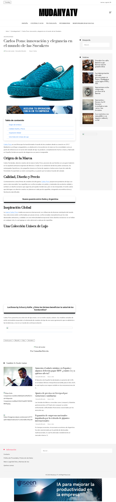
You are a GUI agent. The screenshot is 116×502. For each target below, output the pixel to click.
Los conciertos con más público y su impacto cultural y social (102, 117)
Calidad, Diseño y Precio (17, 129)
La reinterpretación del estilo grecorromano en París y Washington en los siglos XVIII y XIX (102, 78)
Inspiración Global (15, 133)
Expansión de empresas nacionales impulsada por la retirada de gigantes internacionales (52, 418)
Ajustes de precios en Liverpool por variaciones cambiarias (51, 394)
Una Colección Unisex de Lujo (19, 137)
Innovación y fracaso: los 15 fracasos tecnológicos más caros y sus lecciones (101, 105)
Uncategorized (8, 36)
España (17, 340)
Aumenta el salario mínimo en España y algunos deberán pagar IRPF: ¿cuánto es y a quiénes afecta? (55, 371)
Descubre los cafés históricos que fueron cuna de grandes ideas (102, 64)
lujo (24, 340)
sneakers (31, 340)
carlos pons (8, 340)
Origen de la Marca (15, 125)
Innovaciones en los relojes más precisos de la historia (102, 90)
